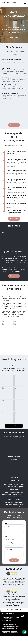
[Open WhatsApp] (24, 632)
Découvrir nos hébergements (14, 426)
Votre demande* (9, 549)
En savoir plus (14, 37)
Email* (6, 536)
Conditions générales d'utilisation (10, 626)
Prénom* (7, 530)
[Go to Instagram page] (23, 616)
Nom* (6, 523)
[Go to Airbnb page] (25, 616)
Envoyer (14, 560)
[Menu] (25, 3)
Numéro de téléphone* (10, 543)
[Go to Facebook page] (22, 616)
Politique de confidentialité (9, 624)
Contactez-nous (14, 275)
